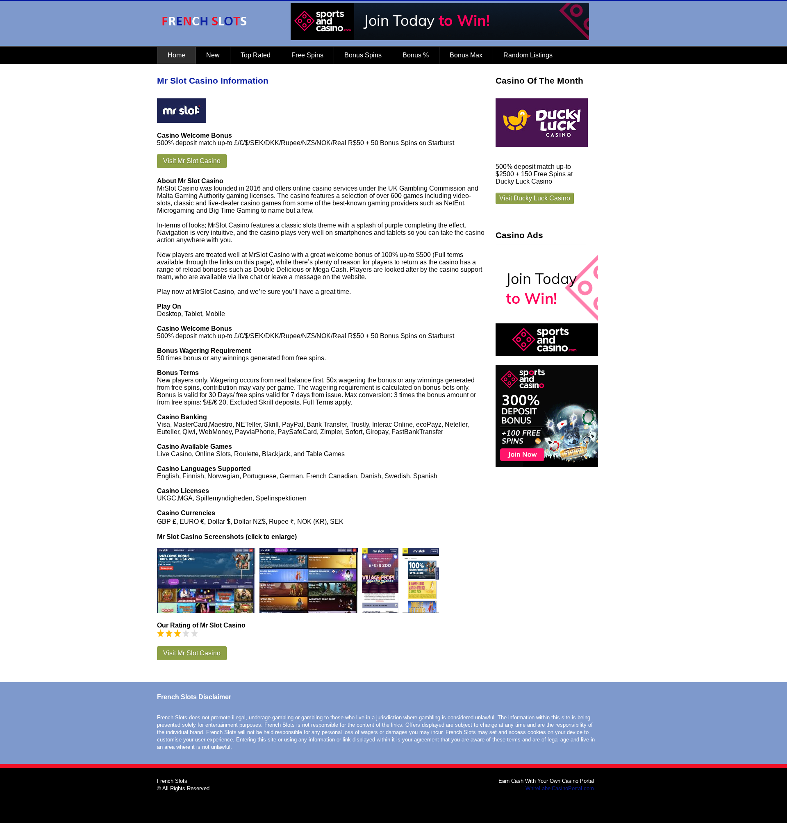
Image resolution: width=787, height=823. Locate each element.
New (213, 55)
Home (176, 55)
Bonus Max (466, 55)
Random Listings (528, 55)
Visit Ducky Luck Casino (534, 198)
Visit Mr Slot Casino (192, 160)
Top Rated (256, 55)
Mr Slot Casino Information (212, 80)
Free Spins (307, 55)
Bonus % (416, 55)
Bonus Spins (363, 55)
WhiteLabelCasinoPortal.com (559, 788)
